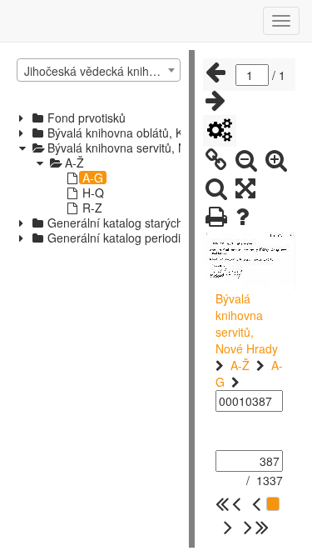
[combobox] (99, 70)
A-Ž (240, 365)
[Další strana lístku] (215, 101)
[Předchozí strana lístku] (215, 72)
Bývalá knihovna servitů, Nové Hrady (246, 323)
